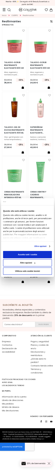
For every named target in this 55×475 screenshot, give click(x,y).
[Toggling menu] (4, 10)
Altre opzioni (40, 246)
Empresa (6, 341)
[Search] (9, 10)
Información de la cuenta (14, 396)
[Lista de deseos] (46, 10)
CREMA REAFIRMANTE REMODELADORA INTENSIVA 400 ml (14, 194)
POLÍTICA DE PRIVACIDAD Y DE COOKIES (19, 379)
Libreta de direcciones (12, 400)
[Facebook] (41, 421)
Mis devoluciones (10, 410)
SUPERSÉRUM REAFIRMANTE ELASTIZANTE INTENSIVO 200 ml (39, 130)
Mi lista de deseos (10, 407)
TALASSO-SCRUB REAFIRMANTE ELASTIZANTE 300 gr (40, 65)
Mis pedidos (8, 403)
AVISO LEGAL (7, 382)
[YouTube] (51, 421)
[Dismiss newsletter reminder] (49, 463)
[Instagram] (46, 421)
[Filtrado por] (51, 21)
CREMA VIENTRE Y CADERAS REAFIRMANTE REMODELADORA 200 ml (40, 194)
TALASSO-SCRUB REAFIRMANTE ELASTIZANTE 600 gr (14, 65)
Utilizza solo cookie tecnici (27, 271)
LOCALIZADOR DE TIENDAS (13, 385)
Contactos (7, 345)
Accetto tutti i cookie (27, 254)
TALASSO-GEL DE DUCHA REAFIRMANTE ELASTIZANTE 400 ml (14, 130)
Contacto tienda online (42, 365)
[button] (23, 30)
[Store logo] (28, 10)
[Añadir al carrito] (23, 87)
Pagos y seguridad (40, 341)
